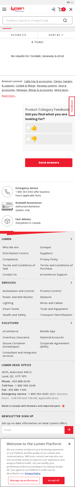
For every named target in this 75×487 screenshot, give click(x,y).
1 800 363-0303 (38, 394)
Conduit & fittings (25, 85)
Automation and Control (18, 291)
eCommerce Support (53, 274)
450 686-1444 (17, 389)
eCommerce (10, 331)
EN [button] (68, 2)
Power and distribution (18, 297)
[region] (37, 462)
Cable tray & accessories (38, 81)
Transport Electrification (56, 314)
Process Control (50, 291)
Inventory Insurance (16, 337)
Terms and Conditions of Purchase (56, 267)
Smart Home (11, 309)
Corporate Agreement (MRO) (54, 345)
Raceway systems (47, 85)
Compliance (10, 259)
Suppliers (46, 253)
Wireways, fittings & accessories (34, 90)
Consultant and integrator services (20, 354)
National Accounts (52, 337)
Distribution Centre (15, 253)
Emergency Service (27, 188)
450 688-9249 (21, 381)
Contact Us (10, 274)
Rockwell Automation (29, 202)
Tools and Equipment (54, 309)
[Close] (69, 444)
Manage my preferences (24, 480)
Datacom (45, 297)
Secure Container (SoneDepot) (14, 345)
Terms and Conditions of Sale (19, 267)
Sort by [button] (54, 35)
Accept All (53, 480)
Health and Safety (14, 314)
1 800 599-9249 (25, 385)
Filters (18, 35)
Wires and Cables (51, 303)
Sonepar (45, 247)
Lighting (8, 303)
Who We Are (11, 247)
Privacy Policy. (33, 473)
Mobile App (47, 331)
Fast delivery (23, 219)
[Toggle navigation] (4, 9)
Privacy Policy (49, 259)
